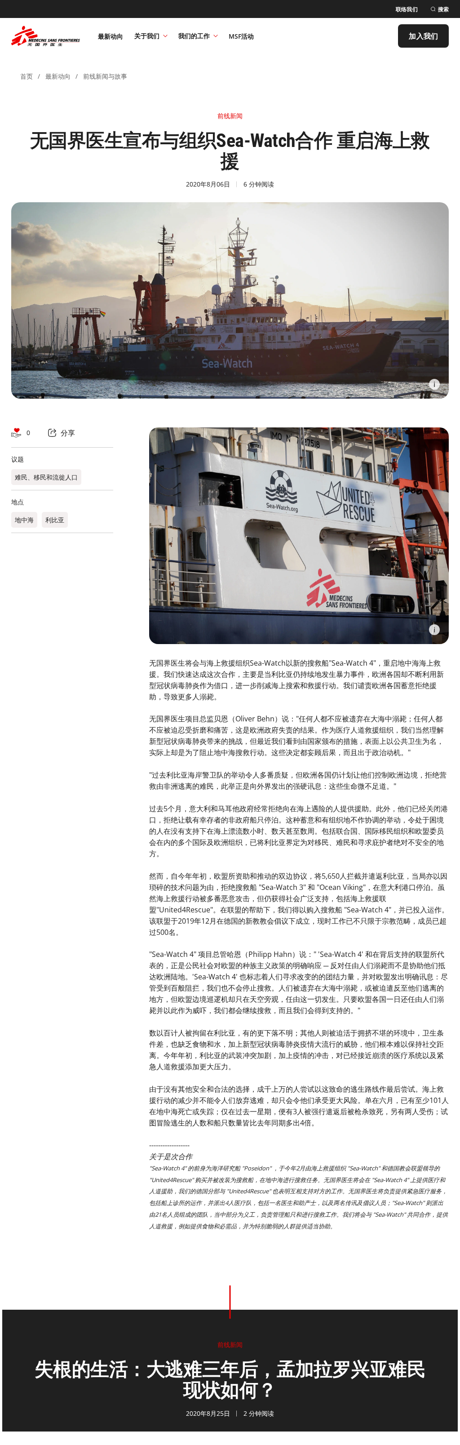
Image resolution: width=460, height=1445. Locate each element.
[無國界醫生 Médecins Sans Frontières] (45, 36)
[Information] (434, 384)
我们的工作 (194, 35)
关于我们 (146, 35)
